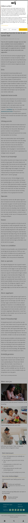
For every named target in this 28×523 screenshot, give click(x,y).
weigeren (5, 29)
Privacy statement (4, 25)
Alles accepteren (23, 29)
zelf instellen (14, 29)
